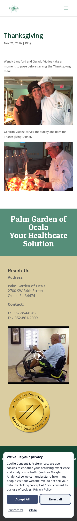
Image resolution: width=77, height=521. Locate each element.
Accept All (22, 499)
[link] (14, 8)
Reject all (55, 499)
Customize (15, 510)
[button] (66, 10)
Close (33, 510)
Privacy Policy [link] (42, 489)
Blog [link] (28, 43)
